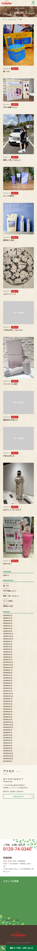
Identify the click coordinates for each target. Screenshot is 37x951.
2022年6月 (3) (7, 737)
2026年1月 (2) (7, 631)
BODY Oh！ (7, 564)
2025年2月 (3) (7, 657)
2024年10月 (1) (8, 667)
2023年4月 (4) (7, 711)
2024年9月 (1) (7, 670)
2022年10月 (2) (8, 727)
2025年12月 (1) (8, 633)
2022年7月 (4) (7, 735)
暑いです (6, 71)
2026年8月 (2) (7, 615)
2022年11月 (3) (8, 724)
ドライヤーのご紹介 (10, 384)
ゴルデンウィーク (9, 294)
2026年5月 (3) (7, 620)
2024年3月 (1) (7, 685)
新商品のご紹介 (8, 240)
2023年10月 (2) (8, 696)
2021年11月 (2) (8, 756)
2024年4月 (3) (7, 683)
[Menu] (33, 2)
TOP (3, 19)
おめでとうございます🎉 (12, 510)
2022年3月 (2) (7, 745)
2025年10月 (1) (8, 639)
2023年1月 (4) (7, 719)
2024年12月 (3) (8, 662)
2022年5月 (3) (7, 740)
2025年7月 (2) (7, 646)
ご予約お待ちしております (13, 330)
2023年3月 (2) (7, 714)
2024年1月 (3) (7, 691)
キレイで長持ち (8, 196)
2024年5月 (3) (7, 680)
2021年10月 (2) (8, 758)
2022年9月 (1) (7, 730)
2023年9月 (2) (7, 698)
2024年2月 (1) (7, 688)
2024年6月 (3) (7, 678)
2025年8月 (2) (7, 644)
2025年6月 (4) (7, 649)
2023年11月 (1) (8, 693)
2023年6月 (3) (7, 706)
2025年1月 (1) (7, 659)
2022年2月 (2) (7, 748)
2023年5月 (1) (7, 709)
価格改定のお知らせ (10, 420)
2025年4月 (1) (7, 652)
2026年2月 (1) (7, 628)
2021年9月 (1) (7, 761)
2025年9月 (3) (7, 641)
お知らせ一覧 (12, 19)
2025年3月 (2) (7, 654)
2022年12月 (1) (8, 722)
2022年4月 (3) (7, 743)
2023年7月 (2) (7, 704)
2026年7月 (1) (7, 618)
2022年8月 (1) (7, 732)
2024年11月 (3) (8, 665)
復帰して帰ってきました (12, 160)
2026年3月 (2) (7, 626)
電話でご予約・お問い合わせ (21, 948)
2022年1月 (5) (7, 750)
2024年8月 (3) (7, 672)
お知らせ (14, 68)
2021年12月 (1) (8, 753)
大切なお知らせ (8, 456)
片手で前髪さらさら (10, 107)
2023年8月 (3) (7, 701)
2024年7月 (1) (7, 675)
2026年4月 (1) (7, 623)
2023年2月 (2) (7, 717)
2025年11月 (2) (8, 636)
